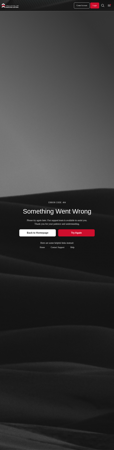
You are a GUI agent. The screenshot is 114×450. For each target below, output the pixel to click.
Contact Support (57, 247)
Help (72, 247)
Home (42, 247)
